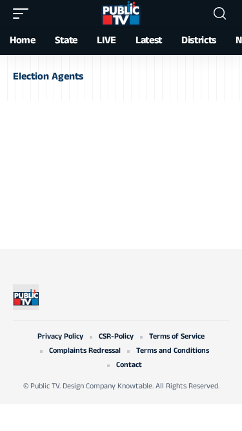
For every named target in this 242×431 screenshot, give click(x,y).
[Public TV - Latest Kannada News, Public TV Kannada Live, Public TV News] (121, 13)
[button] (24, 13)
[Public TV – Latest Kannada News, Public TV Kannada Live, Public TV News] (26, 297)
